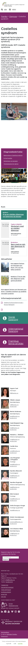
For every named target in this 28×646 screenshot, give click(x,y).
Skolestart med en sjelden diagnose (17, 228)
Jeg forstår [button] (8, 643)
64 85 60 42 (13, 535)
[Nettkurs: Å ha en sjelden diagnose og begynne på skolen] (5, 280)
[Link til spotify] (19, 612)
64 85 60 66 (13, 406)
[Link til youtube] (9, 612)
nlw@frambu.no (14, 439)
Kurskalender (6, 592)
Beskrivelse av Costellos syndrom (13, 155)
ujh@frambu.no (14, 533)
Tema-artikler (6, 590)
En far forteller (8, 158)
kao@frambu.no (14, 475)
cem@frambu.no (15, 451)
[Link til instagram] (16, 612)
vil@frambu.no (14, 404)
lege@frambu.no (15, 464)
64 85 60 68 (13, 441)
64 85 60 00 (13, 418)
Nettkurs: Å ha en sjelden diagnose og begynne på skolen (18, 278)
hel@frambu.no (14, 428)
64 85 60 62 (13, 429)
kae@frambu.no (14, 487)
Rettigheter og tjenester (11, 161)
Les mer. (20, 643)
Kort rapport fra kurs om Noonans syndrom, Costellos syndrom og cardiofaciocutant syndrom (14, 291)
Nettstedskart (5, 632)
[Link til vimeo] (12, 612)
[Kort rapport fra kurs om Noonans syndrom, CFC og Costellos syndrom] (5, 267)
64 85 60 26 (13, 453)
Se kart (11, 603)
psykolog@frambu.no (16, 522)
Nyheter (4, 594)
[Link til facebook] (5, 612)
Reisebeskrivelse (13, 605)
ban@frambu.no (15, 416)
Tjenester (4, 585)
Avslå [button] (15, 643)
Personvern (4, 636)
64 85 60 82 (13, 489)
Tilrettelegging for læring (11, 164)
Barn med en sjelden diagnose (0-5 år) (18, 246)
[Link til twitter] (2, 612)
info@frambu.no (10, 580)
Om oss (3, 597)
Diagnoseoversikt (7, 587)
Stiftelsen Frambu (12, 634)
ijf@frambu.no (14, 393)
